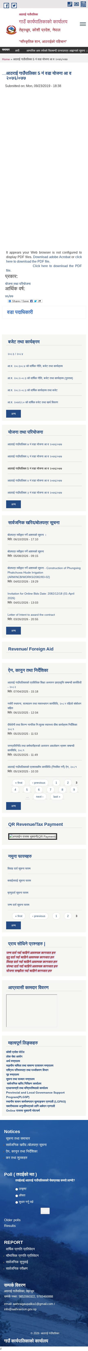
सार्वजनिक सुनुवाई (17, 1262)
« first (18, 782)
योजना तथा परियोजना (18, 284)
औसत (22, 1195)
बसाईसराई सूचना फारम (19, 880)
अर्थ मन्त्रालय (13, 1061)
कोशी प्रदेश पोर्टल (15, 1052)
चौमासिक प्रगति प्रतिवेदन (22, 1256)
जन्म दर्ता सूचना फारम (18, 904)
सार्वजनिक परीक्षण (17, 1269)
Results (10, 1226)
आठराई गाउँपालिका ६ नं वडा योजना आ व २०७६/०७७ (35, 456)
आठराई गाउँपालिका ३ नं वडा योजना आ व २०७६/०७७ (35, 492)
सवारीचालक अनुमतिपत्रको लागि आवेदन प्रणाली (30, 1106)
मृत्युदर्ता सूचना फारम (18, 892)
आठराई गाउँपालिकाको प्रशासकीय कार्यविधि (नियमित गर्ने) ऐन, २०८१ (42, 766)
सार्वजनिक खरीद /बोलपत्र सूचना (26, 1145)
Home (6, 59)
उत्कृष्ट (23, 1188)
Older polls (12, 1220)
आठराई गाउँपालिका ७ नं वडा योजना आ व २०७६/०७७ (35, 444)
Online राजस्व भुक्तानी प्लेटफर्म (23, 1110)
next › (39, 796)
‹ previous (38, 782)
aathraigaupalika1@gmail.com (33, 1304)
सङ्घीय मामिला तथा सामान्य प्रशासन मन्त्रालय (29, 1065)
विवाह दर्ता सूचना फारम (19, 868)
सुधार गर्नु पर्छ (26, 1202)
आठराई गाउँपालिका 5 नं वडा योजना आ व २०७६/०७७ (35, 468)
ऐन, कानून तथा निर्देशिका (21, 1151)
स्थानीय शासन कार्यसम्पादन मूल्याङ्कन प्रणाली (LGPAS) (36, 1101)
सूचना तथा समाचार (18, 1138)
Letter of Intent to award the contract (31, 614)
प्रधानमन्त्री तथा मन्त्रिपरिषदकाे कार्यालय (27, 1088)
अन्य (13, 413)
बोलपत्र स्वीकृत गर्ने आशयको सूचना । (27, 534)
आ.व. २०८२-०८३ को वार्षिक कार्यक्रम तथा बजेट (33, 390)
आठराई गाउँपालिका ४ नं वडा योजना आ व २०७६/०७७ (35, 480)
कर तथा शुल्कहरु (16, 1158)
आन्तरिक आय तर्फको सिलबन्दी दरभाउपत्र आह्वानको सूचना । (51, 50)
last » (56, 796)
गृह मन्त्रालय (12, 1074)
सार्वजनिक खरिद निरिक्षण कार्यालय (23, 1083)
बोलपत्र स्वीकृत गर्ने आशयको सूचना (26, 551)
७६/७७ (9, 296)
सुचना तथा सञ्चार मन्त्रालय (20, 1079)
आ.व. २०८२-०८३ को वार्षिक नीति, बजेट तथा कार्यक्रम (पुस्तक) (40, 378)
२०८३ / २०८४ (15, 354)
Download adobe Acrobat (52, 257)
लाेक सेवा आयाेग (14, 1056)
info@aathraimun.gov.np (20, 1309)
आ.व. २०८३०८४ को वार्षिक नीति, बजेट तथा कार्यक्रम (35, 366)
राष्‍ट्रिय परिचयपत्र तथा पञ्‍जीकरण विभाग (27, 1070)
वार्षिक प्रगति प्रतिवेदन (20, 1249)
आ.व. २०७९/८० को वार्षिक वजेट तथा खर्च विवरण (33, 402)
